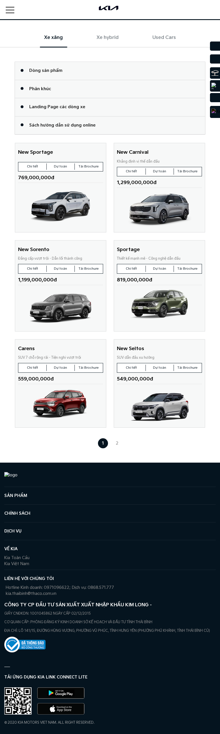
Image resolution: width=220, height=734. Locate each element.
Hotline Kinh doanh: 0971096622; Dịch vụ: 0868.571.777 (60, 587)
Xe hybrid (108, 37)
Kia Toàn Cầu (17, 557)
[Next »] (131, 443)
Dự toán (60, 166)
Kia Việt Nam (16, 563)
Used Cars (164, 37)
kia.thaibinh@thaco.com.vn (31, 593)
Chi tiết (32, 166)
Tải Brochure (88, 166)
